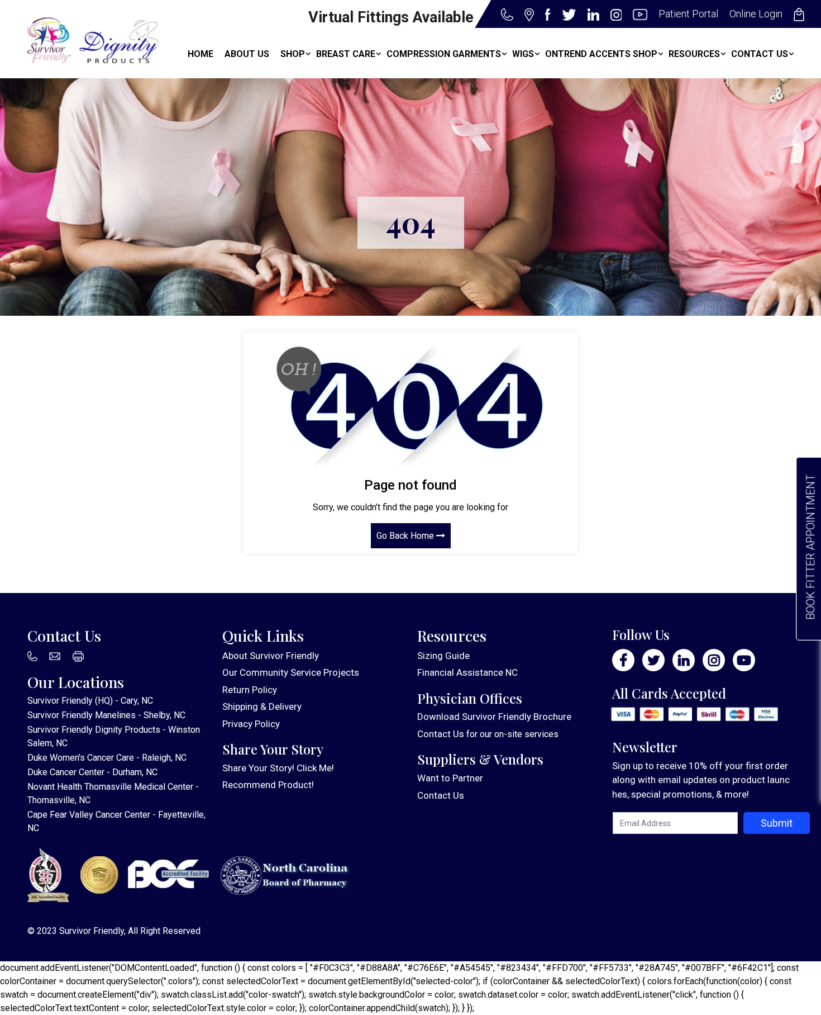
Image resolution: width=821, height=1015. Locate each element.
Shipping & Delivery (262, 706)
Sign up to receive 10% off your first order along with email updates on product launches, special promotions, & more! (701, 780)
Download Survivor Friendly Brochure (494, 716)
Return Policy (249, 689)
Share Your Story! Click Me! (278, 768)
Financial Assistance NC (467, 672)
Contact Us (440, 733)
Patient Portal (688, 14)
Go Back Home (406, 535)
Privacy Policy (251, 723)
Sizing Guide (443, 655)
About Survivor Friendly (270, 655)
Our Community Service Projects (290, 672)
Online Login (755, 14)
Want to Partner (450, 778)
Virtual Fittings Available (391, 17)
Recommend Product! (268, 784)
